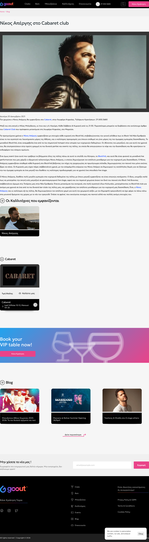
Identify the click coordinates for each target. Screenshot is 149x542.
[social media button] (1, 510)
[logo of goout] (7, 4)
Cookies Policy (124, 512)
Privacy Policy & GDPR (127, 500)
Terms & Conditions (126, 506)
